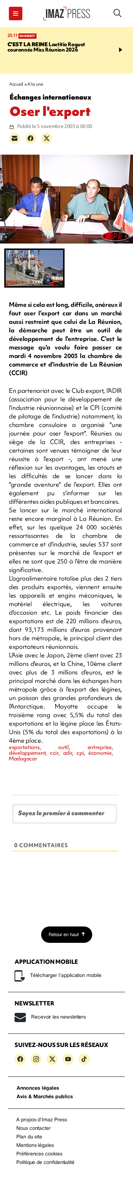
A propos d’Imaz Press (41, 1120)
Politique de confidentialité (45, 1162)
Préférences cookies (39, 1154)
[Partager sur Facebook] (30, 138)
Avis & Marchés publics (45, 1097)
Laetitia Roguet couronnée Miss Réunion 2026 (46, 47)
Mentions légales (35, 1145)
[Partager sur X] (46, 138)
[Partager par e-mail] (14, 138)
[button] (15, 13)
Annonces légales (38, 1088)
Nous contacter (33, 1128)
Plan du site (29, 1137)
